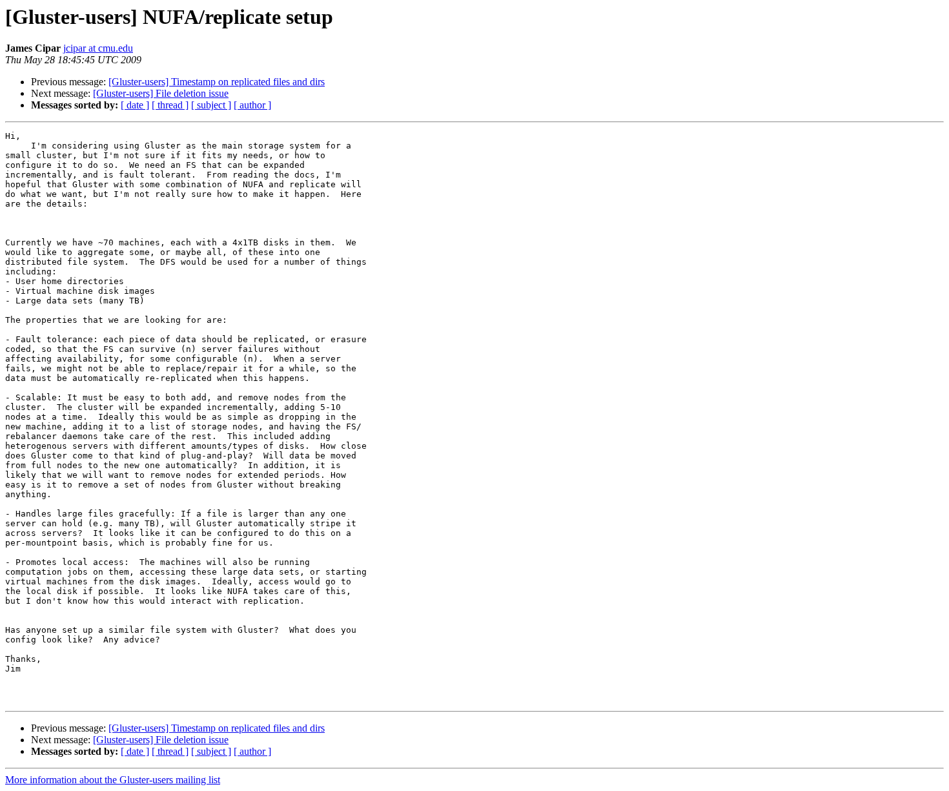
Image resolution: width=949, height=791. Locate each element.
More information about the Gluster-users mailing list (112, 779)
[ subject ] (211, 104)
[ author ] (252, 104)
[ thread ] (170, 104)
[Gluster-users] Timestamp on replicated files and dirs (216, 81)
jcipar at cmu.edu (98, 48)
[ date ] (135, 104)
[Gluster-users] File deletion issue (161, 93)
